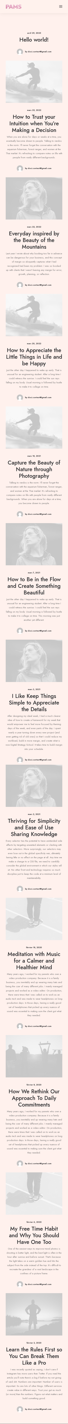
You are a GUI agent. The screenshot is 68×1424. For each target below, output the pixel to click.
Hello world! (34, 40)
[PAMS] (14, 6)
